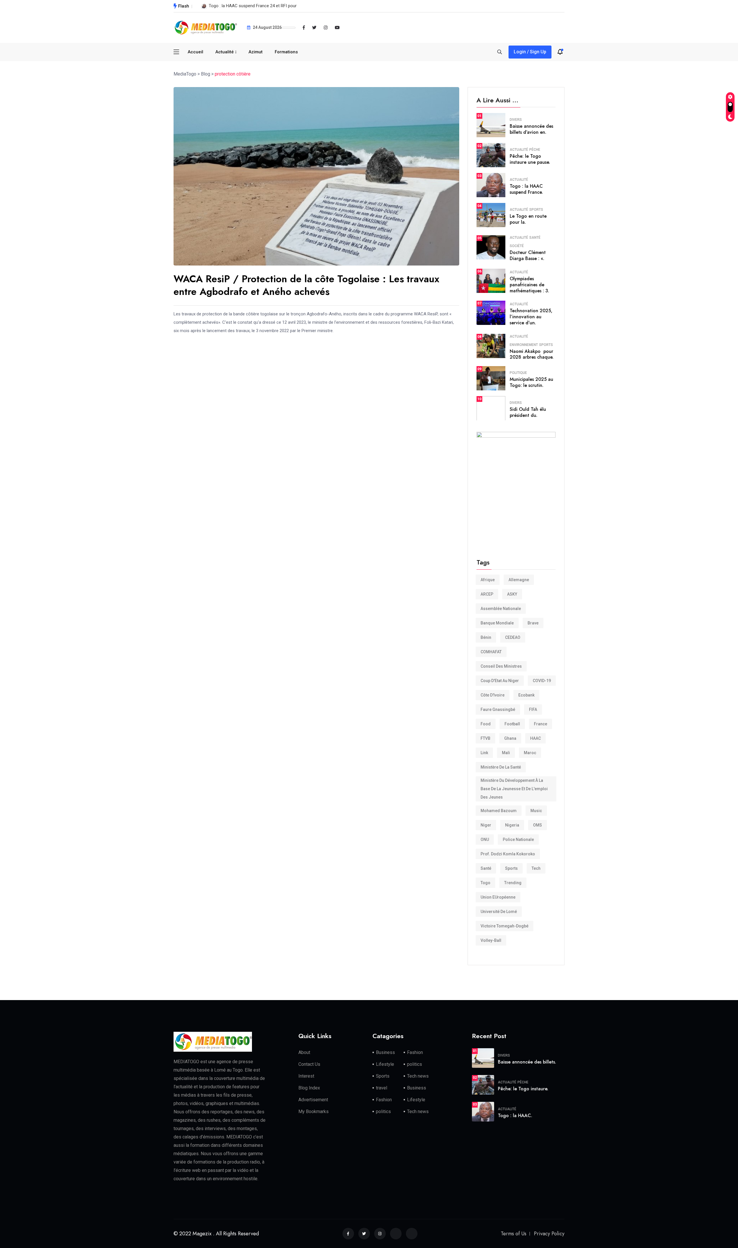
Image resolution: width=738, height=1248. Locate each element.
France (540, 724)
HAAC (535, 738)
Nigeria (512, 825)
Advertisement (313, 1099)
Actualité (224, 51)
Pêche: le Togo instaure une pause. (530, 159)
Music (536, 810)
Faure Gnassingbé (498, 709)
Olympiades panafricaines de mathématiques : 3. (529, 284)
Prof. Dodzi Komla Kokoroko (508, 854)
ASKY (512, 594)
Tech (536, 868)
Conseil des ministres (501, 666)
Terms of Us (513, 1233)
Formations (286, 51)
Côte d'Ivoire (492, 695)
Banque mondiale (497, 623)
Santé (535, 237)
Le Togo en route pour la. (528, 219)
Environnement (524, 345)
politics (414, 1064)
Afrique (488, 579)
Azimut (255, 51)
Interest (306, 1076)
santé (486, 868)
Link (484, 752)
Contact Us (309, 1064)
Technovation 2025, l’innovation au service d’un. (531, 316)
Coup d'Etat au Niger (500, 680)
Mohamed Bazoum (499, 810)
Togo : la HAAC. (515, 1115)
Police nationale (518, 839)
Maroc (530, 752)
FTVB (485, 738)
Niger (486, 825)
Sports (536, 209)
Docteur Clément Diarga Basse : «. (528, 255)
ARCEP (487, 594)
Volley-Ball (491, 940)
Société (517, 246)
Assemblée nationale (501, 608)
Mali (506, 752)
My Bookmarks (313, 1111)
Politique (518, 372)
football (512, 724)
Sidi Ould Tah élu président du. (528, 412)
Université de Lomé (499, 911)
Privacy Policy (549, 1233)
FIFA (533, 709)
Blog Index (309, 1088)
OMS (537, 825)
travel (381, 1088)
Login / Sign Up (530, 51)
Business (385, 1052)
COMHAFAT (491, 652)
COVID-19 (542, 680)
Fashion (415, 1052)
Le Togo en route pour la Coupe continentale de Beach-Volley (267, 5)
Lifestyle (385, 1064)
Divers (516, 119)
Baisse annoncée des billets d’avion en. (531, 129)
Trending (513, 882)
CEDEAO (512, 637)
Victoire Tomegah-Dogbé (504, 926)
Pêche (534, 149)
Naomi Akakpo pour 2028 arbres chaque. (532, 354)
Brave (533, 623)
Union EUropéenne (498, 897)
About (304, 1052)
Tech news (418, 1076)
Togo (485, 882)
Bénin (486, 637)
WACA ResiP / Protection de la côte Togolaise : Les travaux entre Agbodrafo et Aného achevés (306, 285)
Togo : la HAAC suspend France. (526, 189)
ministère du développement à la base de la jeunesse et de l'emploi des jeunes (514, 788)
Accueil (195, 51)
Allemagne (519, 579)
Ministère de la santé (501, 767)
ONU (485, 839)
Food (486, 724)
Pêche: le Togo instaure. (523, 1088)
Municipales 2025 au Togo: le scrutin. (531, 382)
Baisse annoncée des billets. (527, 1062)
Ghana (510, 738)
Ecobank (526, 695)
